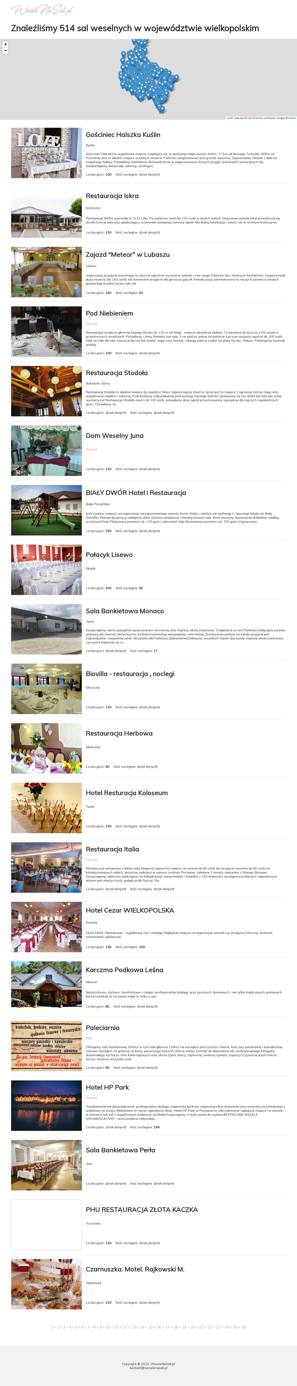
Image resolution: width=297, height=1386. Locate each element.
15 (150, 1326)
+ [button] (5, 44)
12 (124, 1326)
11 (116, 1326)
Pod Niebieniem (109, 313)
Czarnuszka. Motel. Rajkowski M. (135, 1269)
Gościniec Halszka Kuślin (123, 134)
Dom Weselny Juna (115, 435)
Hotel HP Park (107, 1087)
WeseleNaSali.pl (163, 1364)
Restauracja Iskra (112, 196)
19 (184, 1326)
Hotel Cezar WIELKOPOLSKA (130, 910)
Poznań (91, 324)
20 (192, 1326)
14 (141, 1326)
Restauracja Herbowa (119, 733)
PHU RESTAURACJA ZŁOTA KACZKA (142, 1209)
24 (226, 1326)
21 (201, 1326)
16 (158, 1326)
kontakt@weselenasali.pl (148, 1368)
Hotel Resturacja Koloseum (127, 793)
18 (175, 1326)
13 (133, 1326)
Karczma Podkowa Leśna (124, 970)
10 (107, 1326)
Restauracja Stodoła (117, 373)
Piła (89, 1038)
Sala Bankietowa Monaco (125, 611)
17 (167, 1326)
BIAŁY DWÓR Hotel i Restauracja (136, 492)
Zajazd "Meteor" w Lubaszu (128, 254)
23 (218, 1326)
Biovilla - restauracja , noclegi (130, 673)
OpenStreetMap (255, 118)
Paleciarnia (103, 1028)
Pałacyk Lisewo (109, 554)
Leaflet (230, 118)
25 (235, 1326)
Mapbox (292, 118)
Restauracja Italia (112, 849)
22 (209, 1326)
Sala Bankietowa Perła (120, 1150)
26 (243, 1326)
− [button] (5, 50)
